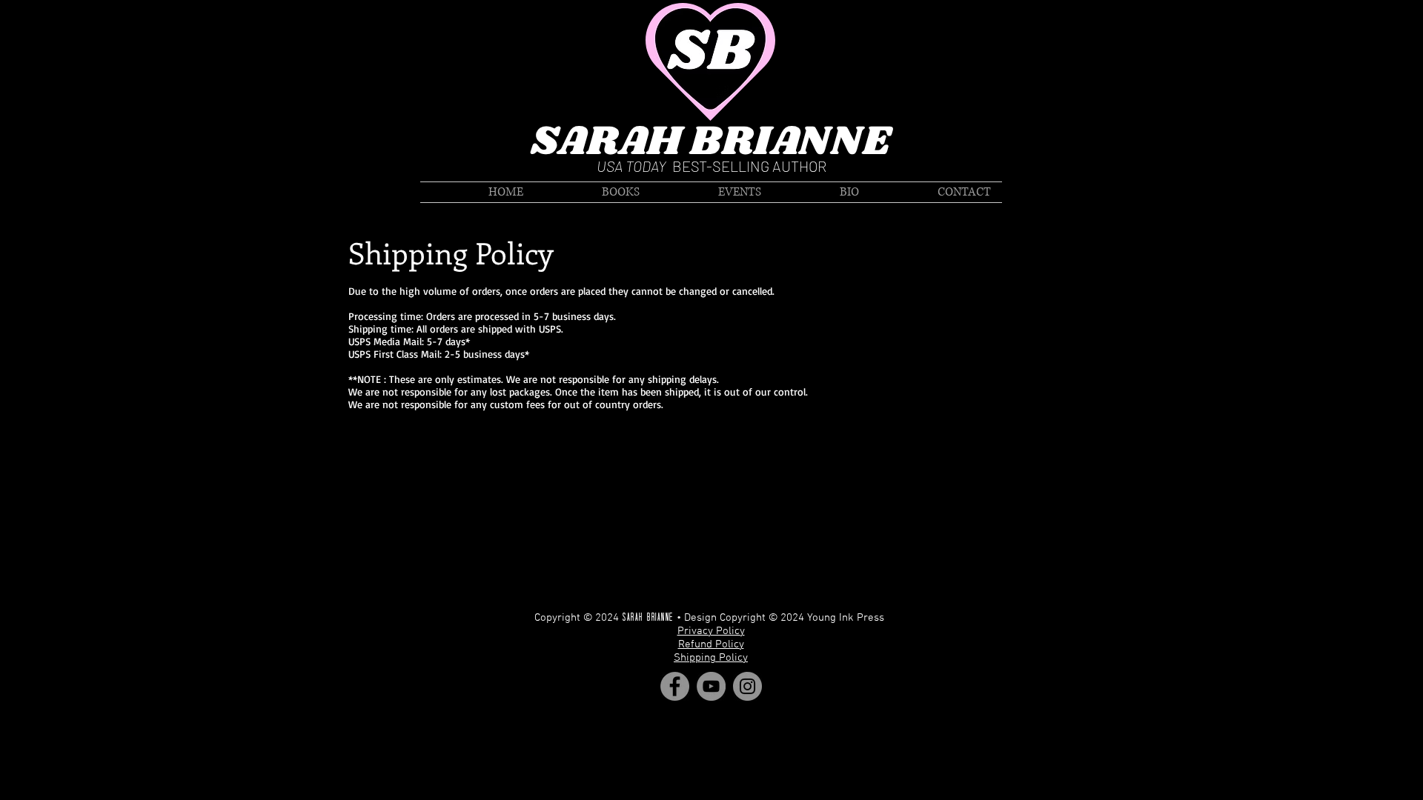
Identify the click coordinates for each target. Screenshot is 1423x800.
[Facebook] (674, 686)
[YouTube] (711, 686)
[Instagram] (747, 686)
